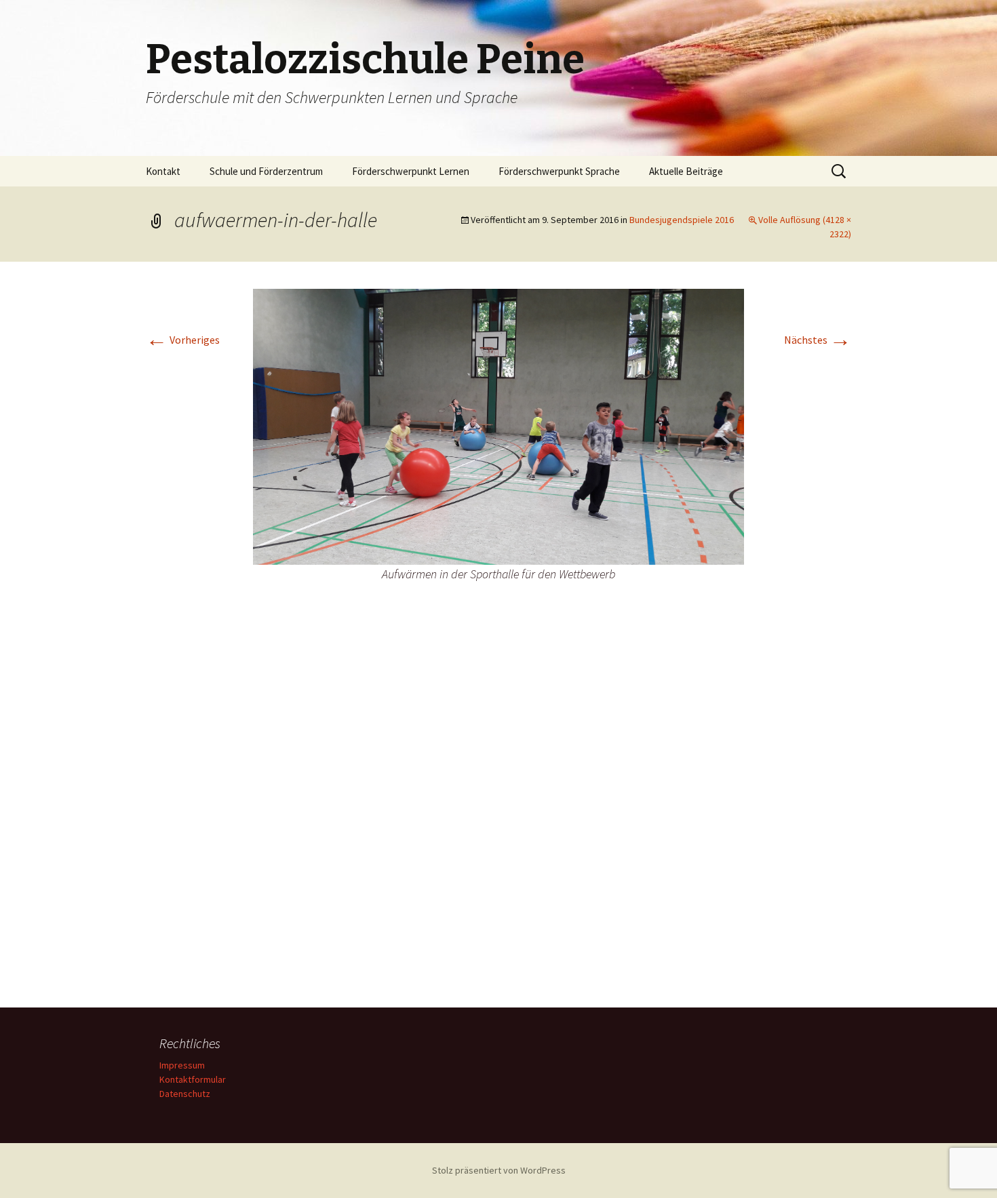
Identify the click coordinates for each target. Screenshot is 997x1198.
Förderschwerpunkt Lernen (410, 171)
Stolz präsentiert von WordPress (499, 1170)
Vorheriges (183, 339)
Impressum (182, 1065)
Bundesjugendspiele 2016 (681, 220)
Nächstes (817, 339)
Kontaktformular (192, 1079)
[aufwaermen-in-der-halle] (498, 426)
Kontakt (163, 171)
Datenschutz (184, 1093)
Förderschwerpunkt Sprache (559, 171)
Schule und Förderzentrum (266, 171)
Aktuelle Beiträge (686, 171)
